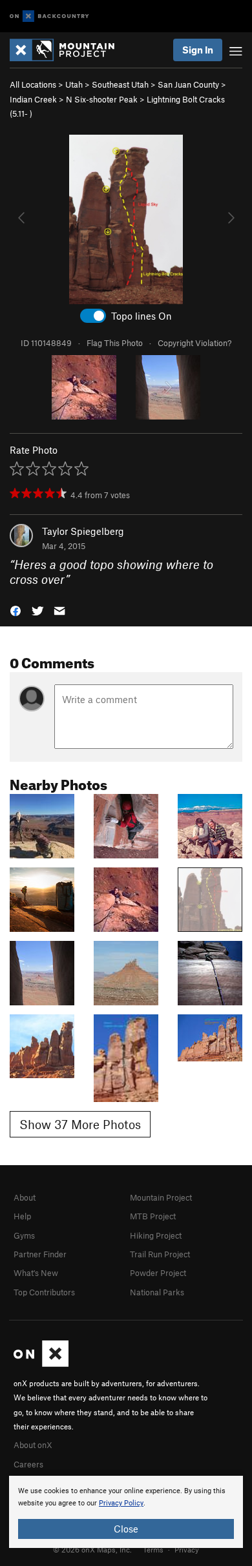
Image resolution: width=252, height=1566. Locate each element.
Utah (74, 84)
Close (126, 1528)
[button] (15, 610)
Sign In (197, 49)
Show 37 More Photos (80, 1124)
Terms (153, 1549)
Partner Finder (40, 1254)
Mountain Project (161, 1197)
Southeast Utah (120, 84)
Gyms (24, 1235)
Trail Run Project (160, 1254)
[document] (126, 1512)
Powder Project (158, 1273)
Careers (28, 1464)
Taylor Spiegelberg (83, 531)
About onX (33, 1445)
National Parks (157, 1292)
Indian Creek (33, 99)
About (25, 1197)
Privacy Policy (121, 1503)
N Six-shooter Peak (102, 99)
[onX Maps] (41, 1363)
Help (22, 1216)
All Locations (33, 84)
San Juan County (188, 84)
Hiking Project (156, 1235)
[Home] (68, 50)
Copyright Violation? (194, 343)
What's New (36, 1273)
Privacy (186, 1549)
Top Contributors (44, 1292)
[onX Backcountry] (49, 16)
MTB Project (153, 1216)
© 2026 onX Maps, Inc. (92, 1549)
